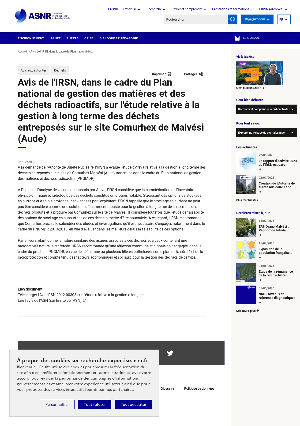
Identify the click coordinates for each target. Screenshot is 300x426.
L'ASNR (113, 9)
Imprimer (159, 74)
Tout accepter (133, 404)
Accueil (22, 51)
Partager (190, 74)
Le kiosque (250, 38)
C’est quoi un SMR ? (248, 88)
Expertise (130, 9)
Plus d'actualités (247, 200)
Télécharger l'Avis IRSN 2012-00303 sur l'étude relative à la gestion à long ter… (82, 295)
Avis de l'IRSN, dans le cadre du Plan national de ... (61, 51)
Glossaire (167, 388)
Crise (89, 38)
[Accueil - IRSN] (43, 16)
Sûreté (72, 38)
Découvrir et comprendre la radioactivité (263, 109)
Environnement (31, 38)
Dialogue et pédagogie (119, 38)
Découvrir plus (246, 311)
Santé (55, 38)
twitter (170, 353)
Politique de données (199, 388)
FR (281, 19)
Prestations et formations (230, 9)
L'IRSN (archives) (271, 9)
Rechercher (232, 19)
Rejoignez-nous (255, 19)
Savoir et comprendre (187, 9)
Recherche (154, 9)
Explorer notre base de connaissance (261, 132)
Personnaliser (57, 404)
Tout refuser (95, 404)
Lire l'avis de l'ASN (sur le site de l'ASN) (50, 300)
